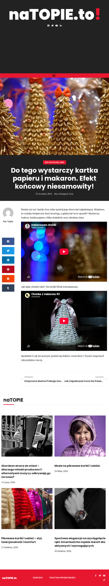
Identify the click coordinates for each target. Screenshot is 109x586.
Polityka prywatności (62, 577)
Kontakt (38, 577)
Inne (62, 162)
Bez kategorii (52, 162)
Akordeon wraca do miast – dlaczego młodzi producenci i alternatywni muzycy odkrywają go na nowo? (26, 471)
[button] (54, 75)
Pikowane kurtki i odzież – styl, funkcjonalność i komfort (22, 540)
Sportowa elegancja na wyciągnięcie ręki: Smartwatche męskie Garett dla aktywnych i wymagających (80, 542)
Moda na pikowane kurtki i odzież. (77, 466)
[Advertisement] (54, 46)
